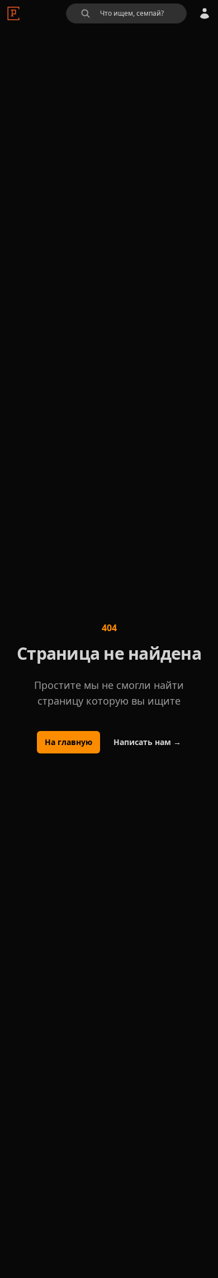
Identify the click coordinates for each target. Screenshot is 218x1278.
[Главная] (13, 13)
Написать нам (147, 742)
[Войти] (204, 13)
